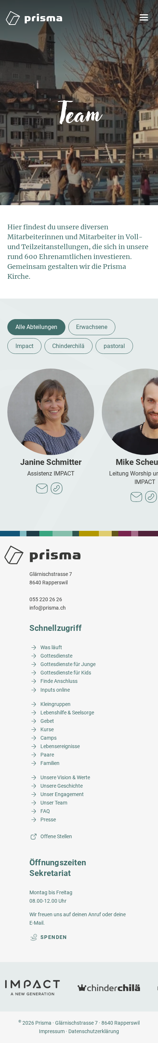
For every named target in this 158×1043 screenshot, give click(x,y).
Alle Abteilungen (36, 326)
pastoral (114, 346)
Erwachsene (91, 326)
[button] (144, 18)
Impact (24, 346)
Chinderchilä (68, 346)
